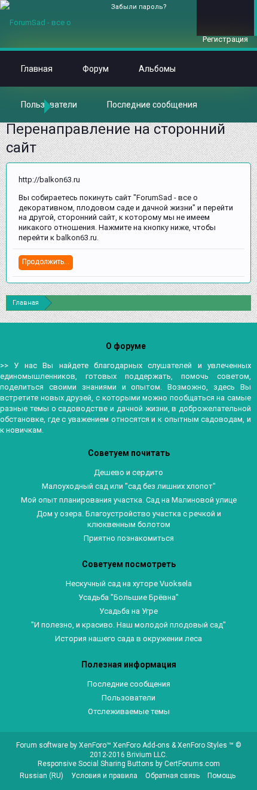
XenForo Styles (202, 745)
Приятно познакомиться (129, 538)
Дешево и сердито (128, 472)
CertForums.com (192, 764)
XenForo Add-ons (141, 745)
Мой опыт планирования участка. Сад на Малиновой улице (129, 499)
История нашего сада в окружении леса (128, 638)
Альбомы (157, 69)
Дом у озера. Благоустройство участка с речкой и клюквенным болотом (128, 519)
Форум (95, 69)
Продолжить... (45, 262)
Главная (37, 69)
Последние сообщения (152, 104)
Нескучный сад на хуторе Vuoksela (129, 583)
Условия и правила (104, 775)
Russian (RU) (41, 775)
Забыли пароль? (139, 7)
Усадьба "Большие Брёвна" (128, 597)
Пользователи (128, 697)
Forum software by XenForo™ (64, 745)
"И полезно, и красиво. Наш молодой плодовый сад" (128, 624)
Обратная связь (172, 775)
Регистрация (225, 39)
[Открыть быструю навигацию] (243, 303)
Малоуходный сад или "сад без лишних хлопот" (129, 486)
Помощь (221, 775)
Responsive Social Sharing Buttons (96, 764)
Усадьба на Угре (128, 611)
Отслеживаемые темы (129, 711)
